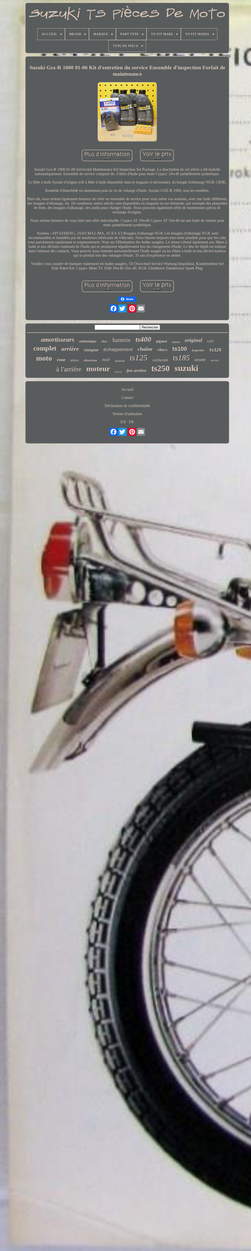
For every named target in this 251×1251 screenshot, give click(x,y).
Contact (127, 397)
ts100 (179, 349)
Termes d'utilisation (127, 414)
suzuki (186, 368)
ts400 (143, 339)
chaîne (145, 349)
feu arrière (136, 370)
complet (44, 348)
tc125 (215, 349)
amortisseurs (57, 339)
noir (106, 359)
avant (200, 359)
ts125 (139, 357)
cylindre (176, 342)
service (215, 360)
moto (44, 358)
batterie (122, 340)
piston (74, 360)
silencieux (90, 360)
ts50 (210, 341)
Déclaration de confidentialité (127, 406)
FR (131, 422)
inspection (198, 350)
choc (104, 341)
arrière (70, 348)
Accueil (127, 389)
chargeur (91, 350)
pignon (161, 341)
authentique (87, 341)
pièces (118, 371)
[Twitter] (122, 308)
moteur (98, 368)
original (193, 340)
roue (61, 359)
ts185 (181, 357)
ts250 (160, 368)
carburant (160, 360)
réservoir (120, 360)
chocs (162, 349)
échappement (118, 349)
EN (123, 422)
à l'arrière (68, 369)
